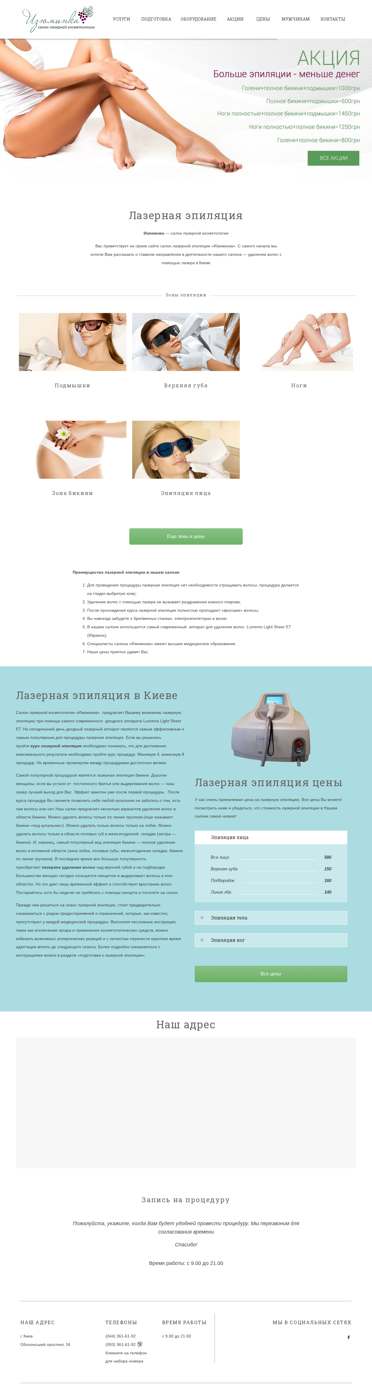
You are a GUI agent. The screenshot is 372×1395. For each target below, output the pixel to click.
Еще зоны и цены (186, 536)
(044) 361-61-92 (120, 1336)
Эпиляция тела (229, 918)
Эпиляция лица (229, 837)
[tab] (271, 837)
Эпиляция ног (228, 940)
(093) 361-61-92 (121, 1344)
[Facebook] (348, 1337)
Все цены (271, 973)
